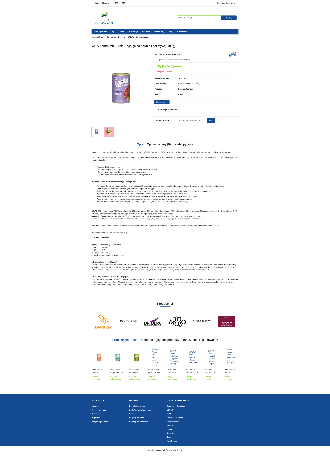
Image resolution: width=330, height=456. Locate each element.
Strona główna (100, 31)
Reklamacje (96, 414)
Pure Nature (172, 441)
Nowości (146, 31)
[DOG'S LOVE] (128, 321)
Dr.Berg (170, 429)
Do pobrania (182, 31)
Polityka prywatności (100, 422)
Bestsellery (159, 31)
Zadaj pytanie (162, 102)
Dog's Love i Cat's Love (176, 406)
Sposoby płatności (99, 410)
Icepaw (170, 425)
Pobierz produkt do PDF (168, 109)
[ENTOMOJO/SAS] (177, 321)
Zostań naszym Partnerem (140, 410)
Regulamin (96, 418)
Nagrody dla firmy (136, 418)
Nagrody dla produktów (138, 422)
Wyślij (211, 120)
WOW (169, 414)
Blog (170, 31)
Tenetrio (170, 433)
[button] (98, 400)
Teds (169, 437)
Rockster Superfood (175, 418)
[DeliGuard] (104, 321)
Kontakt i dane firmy (137, 406)
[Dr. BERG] (153, 321)
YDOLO (170, 410)
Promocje (133, 31)
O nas (131, 414)
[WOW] (233, 54)
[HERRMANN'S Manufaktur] (226, 321)
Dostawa (95, 406)
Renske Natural (173, 422)
